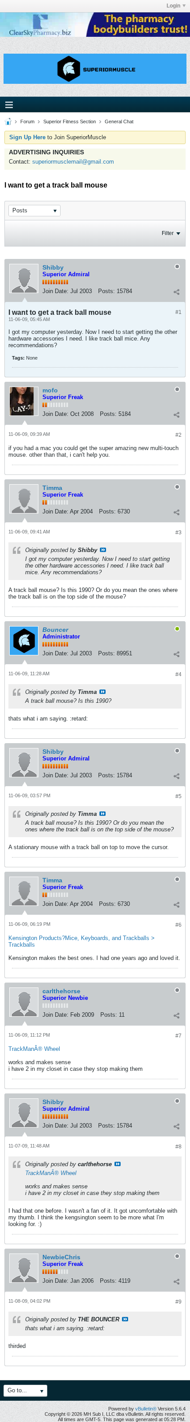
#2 (178, 435)
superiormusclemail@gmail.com (73, 161)
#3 (178, 532)
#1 (178, 312)
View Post (103, 550)
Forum (27, 121)
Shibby (53, 267)
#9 (178, 1302)
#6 (178, 925)
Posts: (106, 291)
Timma (52, 487)
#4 (178, 674)
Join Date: (55, 291)
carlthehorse (61, 991)
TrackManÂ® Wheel (34, 1049)
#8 (178, 1147)
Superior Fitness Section (69, 121)
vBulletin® (145, 1408)
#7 (178, 1036)
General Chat (119, 121)
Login (173, 6)
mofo (50, 390)
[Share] (176, 292)
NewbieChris (61, 1257)
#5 (178, 796)
